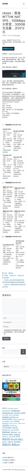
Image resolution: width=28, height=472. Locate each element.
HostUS (11, 423)
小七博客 (4, 462)
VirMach (17, 434)
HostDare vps (14, 417)
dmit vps (10, 415)
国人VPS (14, 439)
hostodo (17, 421)
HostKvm (12, 421)
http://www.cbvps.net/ (15, 54)
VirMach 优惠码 (12, 436)
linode (23, 423)
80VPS (4, 408)
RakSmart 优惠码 (7, 434)
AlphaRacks (16, 408)
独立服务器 (17, 442)
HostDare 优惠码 (7, 419)
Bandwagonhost (6, 410)
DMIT (7, 415)
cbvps (4, 40)
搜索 (3, 348)
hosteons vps (21, 419)
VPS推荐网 (5, 460)
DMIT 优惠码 (16, 415)
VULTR (18, 436)
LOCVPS (5, 425)
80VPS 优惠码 (10, 408)
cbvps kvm (12, 275)
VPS (5, 273)
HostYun (15, 423)
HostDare (5, 417)
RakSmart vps (16, 432)
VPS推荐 (4, 457)
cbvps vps (21, 275)
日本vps (10, 442)
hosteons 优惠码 (5, 421)
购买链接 (4, 117)
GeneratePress (21, 469)
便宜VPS (6, 439)
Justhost (19, 423)
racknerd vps (6, 430)
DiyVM (3, 415)
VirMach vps (5, 436)
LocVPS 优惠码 (6, 427)
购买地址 (5, 152)
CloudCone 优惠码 (19, 413)
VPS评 (5, 4)
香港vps (10, 273)
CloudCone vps (7, 413)
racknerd (15, 428)
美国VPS (6, 444)
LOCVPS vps (13, 425)
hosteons (15, 419)
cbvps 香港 (5, 277)
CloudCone (15, 411)
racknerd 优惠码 (15, 429)
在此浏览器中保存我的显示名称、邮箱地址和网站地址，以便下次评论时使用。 (14, 332)
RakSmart (6, 432)
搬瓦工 (20, 439)
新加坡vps (4, 442)
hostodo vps (5, 423)
